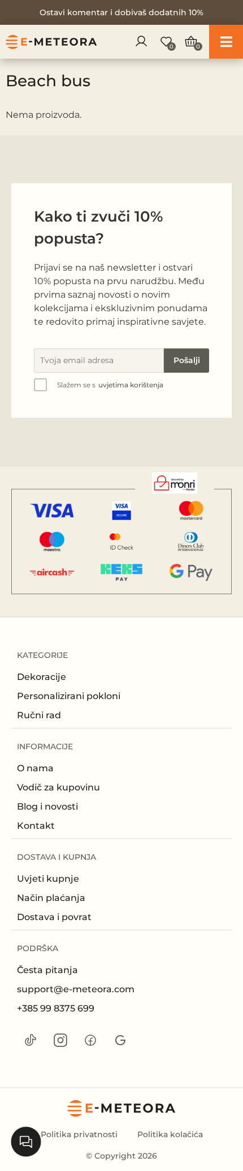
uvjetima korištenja (130, 385)
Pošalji (186, 360)
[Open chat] (26, 1141)
